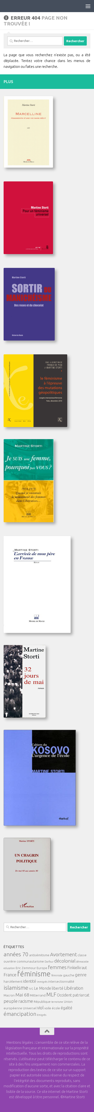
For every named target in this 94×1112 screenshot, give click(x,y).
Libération (73, 988)
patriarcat (81, 995)
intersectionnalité (61, 981)
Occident (64, 995)
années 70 (16, 954)
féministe (56, 975)
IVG (31, 988)
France (10, 974)
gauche (68, 975)
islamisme (16, 987)
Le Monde (42, 988)
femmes (57, 967)
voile (47, 1008)
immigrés (42, 981)
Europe (42, 968)
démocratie (82, 961)
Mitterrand (38, 995)
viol (40, 1007)
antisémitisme (39, 955)
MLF (51, 994)
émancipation (20, 1014)
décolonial (64, 961)
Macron (9, 995)
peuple (11, 1001)
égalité (66, 1008)
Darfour (49, 961)
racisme (25, 1001)
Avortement (63, 954)
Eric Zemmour (26, 968)
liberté (57, 988)
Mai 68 (22, 994)
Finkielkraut (77, 967)
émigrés (41, 1014)
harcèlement (13, 981)
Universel (29, 1008)
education (9, 968)
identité (29, 981)
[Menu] (88, 6)
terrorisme (57, 1001)
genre (81, 974)
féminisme (34, 974)
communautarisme (30, 961)
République (42, 1001)
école (56, 1008)
